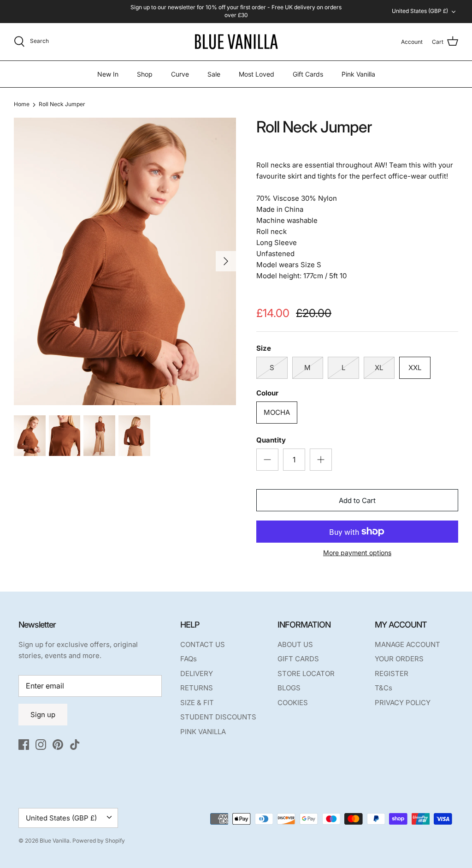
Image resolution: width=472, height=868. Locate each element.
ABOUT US (295, 644)
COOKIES (292, 702)
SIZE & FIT (197, 702)
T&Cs (383, 687)
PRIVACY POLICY (403, 702)
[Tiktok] (75, 744)
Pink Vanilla (358, 74)
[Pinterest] (58, 744)
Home (22, 104)
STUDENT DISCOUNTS (218, 716)
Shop (145, 74)
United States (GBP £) (420, 10)
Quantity (271, 440)
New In (107, 74)
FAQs (188, 658)
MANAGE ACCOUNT (407, 644)
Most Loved (256, 74)
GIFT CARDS (298, 658)
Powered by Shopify (98, 840)
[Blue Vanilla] (236, 41)
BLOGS (289, 687)
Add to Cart (357, 500)
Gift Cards (308, 74)
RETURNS (196, 687)
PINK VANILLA (203, 731)
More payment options (357, 553)
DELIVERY (196, 673)
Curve (180, 74)
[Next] (226, 261)
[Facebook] (23, 744)
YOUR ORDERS (399, 658)
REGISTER (391, 673)
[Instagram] (40, 744)
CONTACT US (202, 644)
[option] (125, 261)
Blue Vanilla (55, 840)
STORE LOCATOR (306, 673)
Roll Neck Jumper (62, 104)
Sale (213, 74)
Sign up (42, 714)
